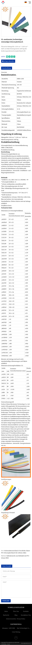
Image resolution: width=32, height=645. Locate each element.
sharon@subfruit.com (26, 643)
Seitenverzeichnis (11, 619)
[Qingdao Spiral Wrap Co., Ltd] (3, 2)
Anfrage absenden (8, 61)
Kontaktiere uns (26, 615)
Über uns (16, 611)
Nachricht (6, 615)
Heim (6, 611)
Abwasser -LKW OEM (8, 628)
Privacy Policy (21, 619)
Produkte (26, 611)
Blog (16, 615)
